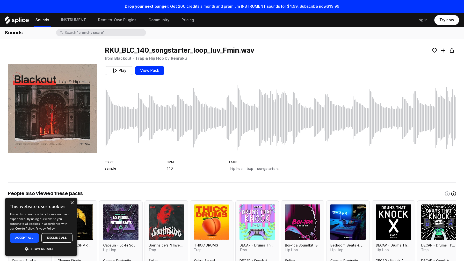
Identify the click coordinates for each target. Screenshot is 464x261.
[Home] (17, 21)
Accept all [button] (24, 238)
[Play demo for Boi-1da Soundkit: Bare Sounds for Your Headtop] (303, 222)
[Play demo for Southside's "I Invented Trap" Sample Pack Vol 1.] (166, 222)
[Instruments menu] (89, 20)
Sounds (42, 20)
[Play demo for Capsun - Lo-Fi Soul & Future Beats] (121, 222)
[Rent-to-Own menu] (140, 20)
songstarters (268, 169)
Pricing (187, 20)
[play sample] (280, 118)
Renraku (179, 58)
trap (249, 169)
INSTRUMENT (73, 20)
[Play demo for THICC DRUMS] (212, 222)
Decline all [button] (57, 238)
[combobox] (105, 33)
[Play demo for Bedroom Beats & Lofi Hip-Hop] (348, 222)
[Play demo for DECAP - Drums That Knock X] (393, 222)
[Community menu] (173, 20)
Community (158, 20)
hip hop (236, 169)
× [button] (72, 203)
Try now (446, 20)
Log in (422, 20)
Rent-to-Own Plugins (117, 20)
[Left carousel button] (447, 194)
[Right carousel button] (453, 194)
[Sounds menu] (52, 20)
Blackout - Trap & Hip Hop (139, 58)
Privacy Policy (45, 228)
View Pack (149, 70)
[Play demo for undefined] (52, 109)
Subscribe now (313, 6)
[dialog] (41, 227)
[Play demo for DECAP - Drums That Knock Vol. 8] (439, 222)
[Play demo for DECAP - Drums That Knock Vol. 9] (257, 222)
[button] (41, 248)
